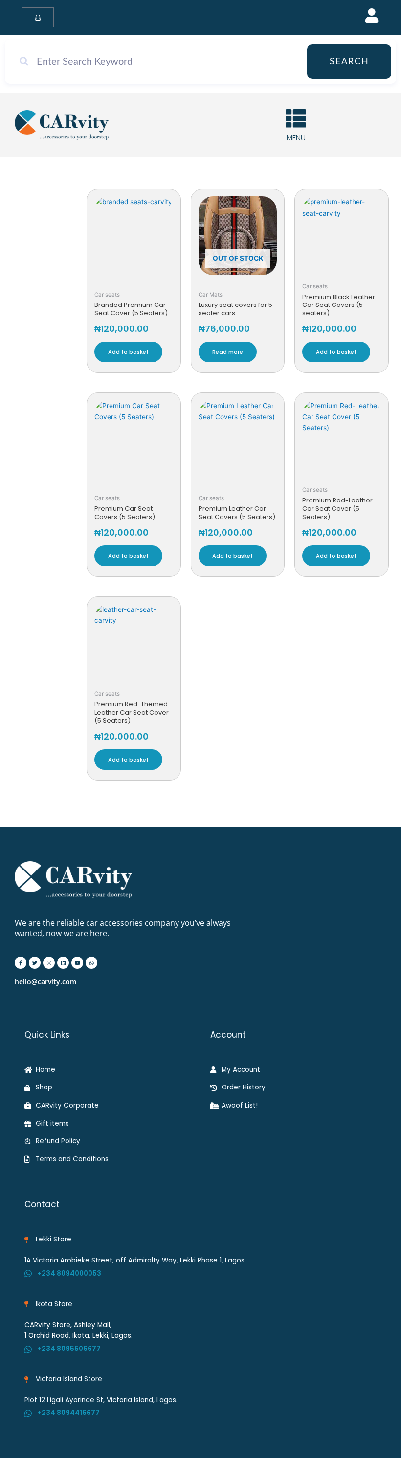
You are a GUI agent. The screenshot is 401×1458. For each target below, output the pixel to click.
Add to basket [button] (128, 352)
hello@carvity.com (45, 981)
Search (349, 61)
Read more (227, 352)
